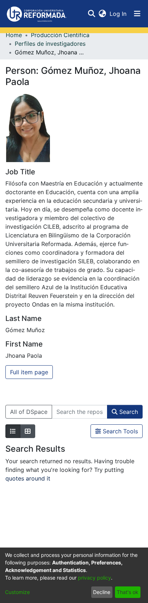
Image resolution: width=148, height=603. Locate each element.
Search (127, 411)
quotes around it (27, 478)
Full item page (29, 372)
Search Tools (119, 431)
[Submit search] (91, 13)
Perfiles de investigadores (50, 43)
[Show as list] (12, 431)
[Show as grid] (27, 431)
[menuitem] (102, 13)
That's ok (127, 592)
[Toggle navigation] (137, 14)
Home (14, 35)
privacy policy (94, 578)
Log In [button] (118, 13)
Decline (101, 592)
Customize (17, 592)
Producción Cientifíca (60, 35)
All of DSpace (28, 411)
